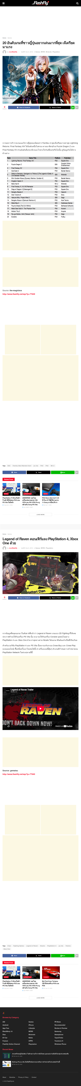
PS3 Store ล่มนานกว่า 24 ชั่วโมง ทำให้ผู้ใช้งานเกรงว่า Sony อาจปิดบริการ (50, 500)
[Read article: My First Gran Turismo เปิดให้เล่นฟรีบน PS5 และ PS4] (51, 972)
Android (5, 1025)
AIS (4, 1022)
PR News (58, 1022)
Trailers (68, 946)
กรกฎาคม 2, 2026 (8, 505)
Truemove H (59, 1041)
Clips (9, 946)
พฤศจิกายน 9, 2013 (27, 52)
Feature (5, 1041)
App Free (6, 1028)
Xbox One (7, 949)
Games (10, 38)
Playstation (56, 52)
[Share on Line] (73, 107)
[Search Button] (77, 3)
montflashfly (13, 52)
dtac (4, 1034)
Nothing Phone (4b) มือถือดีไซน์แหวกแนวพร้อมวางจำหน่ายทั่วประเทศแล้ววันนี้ (36, 1062)
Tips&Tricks (59, 1038)
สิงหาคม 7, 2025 (47, 505)
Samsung (58, 1031)
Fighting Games (18, 946)
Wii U (52, 466)
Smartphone (59, 1034)
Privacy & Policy (23, 1077)
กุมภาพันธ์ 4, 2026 (28, 507)
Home (4, 38)
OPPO (31, 1041)
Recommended (60, 1025)
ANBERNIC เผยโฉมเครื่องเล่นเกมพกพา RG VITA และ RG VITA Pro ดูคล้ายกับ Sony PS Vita (31, 501)
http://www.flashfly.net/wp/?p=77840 (19, 774)
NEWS (43, 52)
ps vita (36, 466)
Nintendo (49, 52)
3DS (8, 466)
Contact (34, 1077)
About (4, 1077)
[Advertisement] (40, 235)
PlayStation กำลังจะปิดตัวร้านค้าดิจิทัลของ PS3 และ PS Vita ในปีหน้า (11, 500)
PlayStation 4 (51, 946)
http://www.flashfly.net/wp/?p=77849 (19, 294)
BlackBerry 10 (7, 1031)
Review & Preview (61, 1028)
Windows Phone (60, 1044)
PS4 (47, 466)
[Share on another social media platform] (76, 107)
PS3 (41, 466)
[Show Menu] (4, 3)
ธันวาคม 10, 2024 (47, 988)
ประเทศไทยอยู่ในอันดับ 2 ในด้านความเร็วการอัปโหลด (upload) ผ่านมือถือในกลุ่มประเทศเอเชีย (40, 1054)
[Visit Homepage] (40, 3)
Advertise (12, 1077)
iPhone (31, 1025)
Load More (41, 514)
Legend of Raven (32, 946)
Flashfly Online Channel (11, 1044)
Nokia (31, 1038)
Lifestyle (27, 494)
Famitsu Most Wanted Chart (22, 466)
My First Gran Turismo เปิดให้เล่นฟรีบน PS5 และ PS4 (50, 983)
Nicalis (42, 946)
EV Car (5, 1038)
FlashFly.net (10, 1081)
